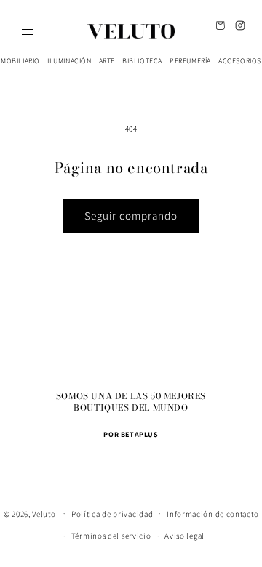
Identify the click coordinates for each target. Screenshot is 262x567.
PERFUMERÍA (190, 60)
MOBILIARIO (20, 60)
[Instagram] (240, 24)
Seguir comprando (131, 215)
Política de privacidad (112, 514)
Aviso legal (184, 536)
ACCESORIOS (239, 60)
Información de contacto (212, 514)
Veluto (43, 513)
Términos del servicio (111, 536)
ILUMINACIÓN (69, 60)
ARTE (107, 60)
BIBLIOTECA (142, 60)
